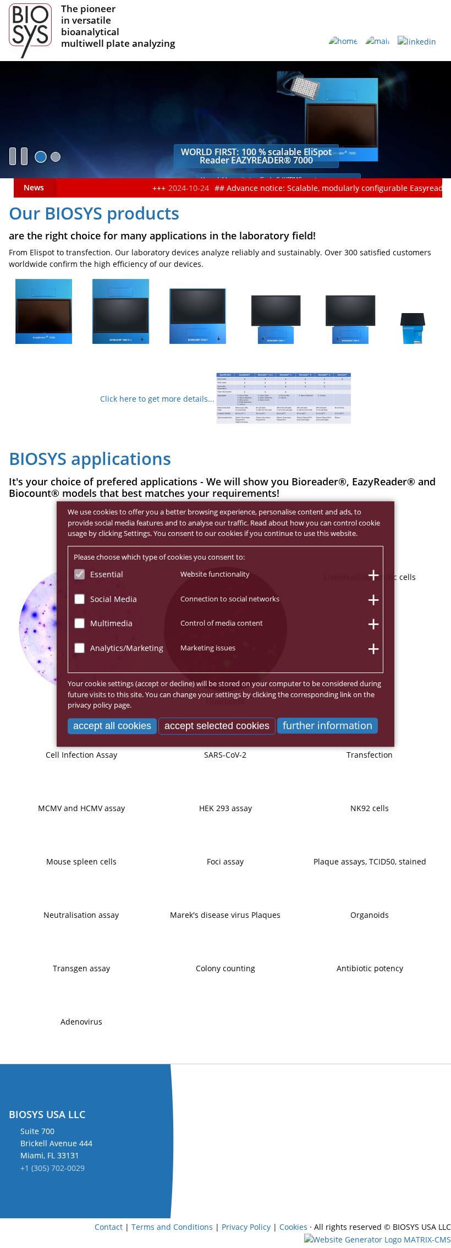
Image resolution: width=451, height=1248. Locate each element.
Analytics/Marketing (126, 648)
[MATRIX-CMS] (377, 1239)
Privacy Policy (246, 1227)
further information (327, 725)
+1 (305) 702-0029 (52, 1168)
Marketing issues (207, 648)
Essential (106, 574)
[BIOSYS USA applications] (56, 157)
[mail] (377, 46)
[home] (343, 46)
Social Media (113, 599)
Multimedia (111, 623)
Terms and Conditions (172, 1227)
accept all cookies (112, 725)
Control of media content (221, 623)
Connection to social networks (229, 599)
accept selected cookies (217, 725)
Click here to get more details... (157, 398)
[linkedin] (417, 46)
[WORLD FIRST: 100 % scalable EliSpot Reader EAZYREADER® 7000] (41, 157)
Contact (109, 1227)
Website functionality (215, 574)
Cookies (293, 1227)
